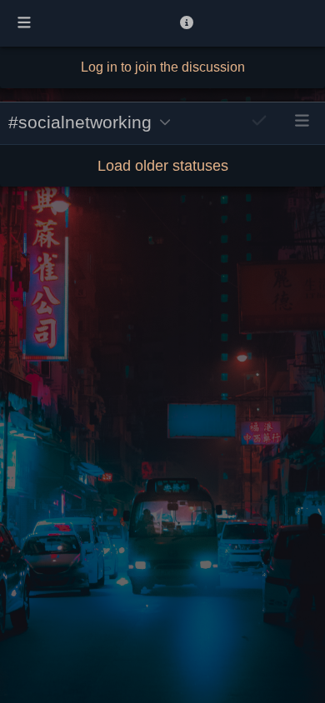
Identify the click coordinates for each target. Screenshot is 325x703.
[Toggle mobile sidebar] (24, 23)
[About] (186, 23)
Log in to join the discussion (163, 67)
